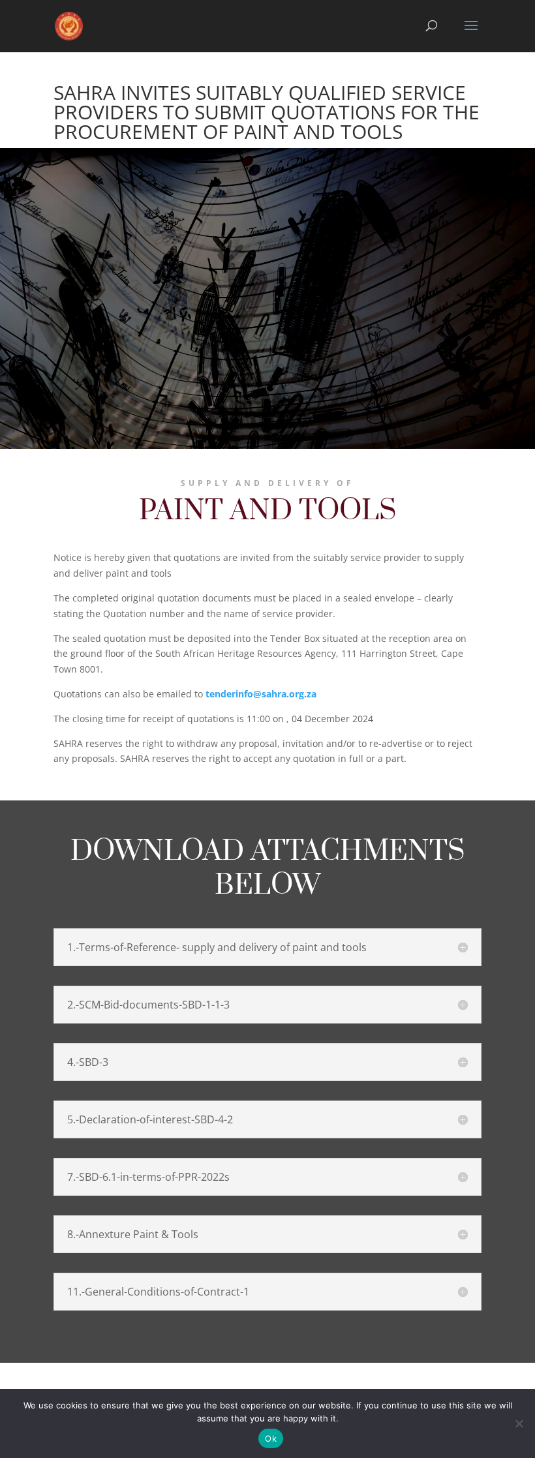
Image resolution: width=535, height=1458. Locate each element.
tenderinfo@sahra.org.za (261, 694)
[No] (518, 1423)
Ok (271, 1438)
